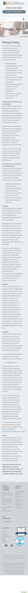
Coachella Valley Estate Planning (16, 573)
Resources (5, 535)
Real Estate (18, 502)
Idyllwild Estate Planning (19, 570)
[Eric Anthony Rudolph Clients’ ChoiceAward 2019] (21, 536)
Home (4, 531)
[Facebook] (3, 521)
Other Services (19, 504)
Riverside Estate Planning (9, 572)
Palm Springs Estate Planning (9, 556)
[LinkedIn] (10, 521)
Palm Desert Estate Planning (8, 563)
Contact (4, 542)
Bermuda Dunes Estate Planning (15, 569)
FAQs (3, 540)
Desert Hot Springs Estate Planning (14, 566)
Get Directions (6, 511)
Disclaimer (5, 558)
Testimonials (6, 537)
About (4, 533)
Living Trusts (19, 496)
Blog (3, 538)
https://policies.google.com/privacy (14, 431)
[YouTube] (7, 521)
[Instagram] (5, 521)
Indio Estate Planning (19, 563)
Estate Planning (19, 491)
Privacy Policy (12, 558)
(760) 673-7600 (14, 8)
